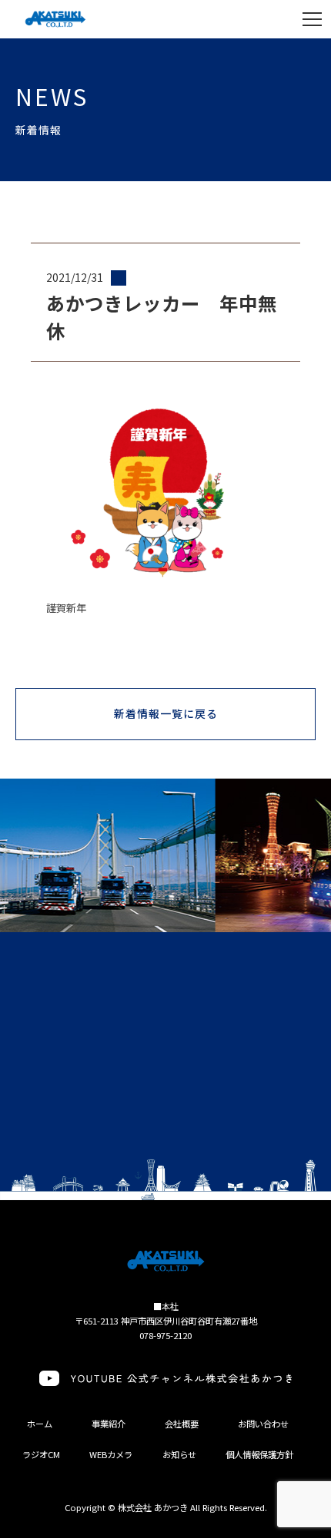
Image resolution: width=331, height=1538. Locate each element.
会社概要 (182, 1423)
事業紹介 (108, 1423)
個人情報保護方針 (259, 1454)
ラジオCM (41, 1454)
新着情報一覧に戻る (166, 713)
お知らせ (179, 1454)
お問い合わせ (263, 1423)
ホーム (39, 1423)
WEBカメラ (110, 1454)
